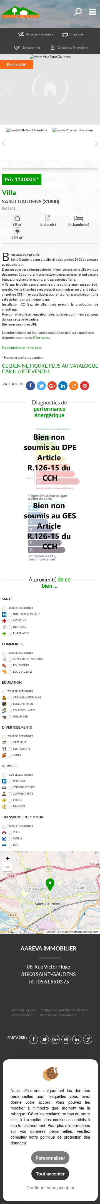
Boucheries (21, 665)
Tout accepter (50, 1173)
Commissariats (23, 793)
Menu (91, 11)
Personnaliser (50, 1158)
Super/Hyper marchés (28, 659)
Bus (15, 845)
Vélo (16, 832)
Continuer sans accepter (50, 1187)
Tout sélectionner (20, 608)
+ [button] (7, 858)
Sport (17, 755)
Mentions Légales (23, 1010)
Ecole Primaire (23, 704)
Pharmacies (21, 633)
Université (20, 716)
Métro (17, 838)
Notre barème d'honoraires (22, 347)
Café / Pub (19, 742)
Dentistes (19, 627)
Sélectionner (31, 47)
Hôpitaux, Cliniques (26, 614)
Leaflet (50, 931)
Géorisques (41, 337)
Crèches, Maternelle (27, 697)
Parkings (19, 781)
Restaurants (21, 748)
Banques (19, 806)
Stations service (24, 787)
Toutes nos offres (77, 11)
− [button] (7, 867)
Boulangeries (22, 671)
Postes (17, 800)
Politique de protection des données (65, 1010)
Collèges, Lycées (24, 710)
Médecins (19, 620)
